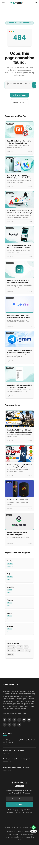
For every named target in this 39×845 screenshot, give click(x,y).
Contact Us (19, 831)
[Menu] (3, 2)
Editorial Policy (13, 834)
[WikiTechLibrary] (19, 2)
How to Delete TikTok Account (13, 750)
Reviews (10, 654)
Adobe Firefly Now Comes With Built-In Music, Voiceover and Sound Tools (18, 282)
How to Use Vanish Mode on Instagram (16, 759)
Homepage (11, 647)
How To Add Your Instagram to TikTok (16, 767)
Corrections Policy (13, 837)
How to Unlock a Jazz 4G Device (18, 500)
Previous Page (19, 103)
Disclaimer (21, 840)
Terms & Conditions (28, 837)
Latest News (11, 650)
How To (20, 647)
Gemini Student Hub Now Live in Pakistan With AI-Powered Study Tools (18, 317)
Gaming (28, 650)
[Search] (36, 2)
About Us (10, 831)
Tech (26, 647)
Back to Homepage (19, 95)
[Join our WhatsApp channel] (34, 827)
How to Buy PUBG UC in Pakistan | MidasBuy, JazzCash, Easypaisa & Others (19, 432)
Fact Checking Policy (26, 834)
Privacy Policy (20, 812)
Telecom (20, 650)
